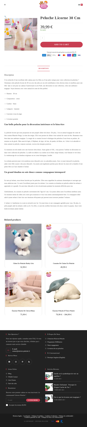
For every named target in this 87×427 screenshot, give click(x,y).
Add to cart (61, 44)
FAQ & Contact (13, 377)
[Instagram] (16, 362)
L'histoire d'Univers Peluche (56, 339)
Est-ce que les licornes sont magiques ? (67, 397)
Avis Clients (12, 380)
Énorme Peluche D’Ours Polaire (64, 311)
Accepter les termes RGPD (17, 405)
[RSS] (29, 362)
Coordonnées (26, 416)
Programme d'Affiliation (54, 342)
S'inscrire (33, 400)
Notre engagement (53, 345)
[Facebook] (9, 362)
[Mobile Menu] (5, 5)
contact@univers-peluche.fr (21, 351)
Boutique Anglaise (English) (56, 357)
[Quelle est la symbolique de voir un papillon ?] (49, 376)
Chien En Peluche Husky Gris (23, 263)
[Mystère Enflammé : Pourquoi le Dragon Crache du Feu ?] (49, 387)
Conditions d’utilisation (51, 416)
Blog (9, 373)
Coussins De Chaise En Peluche (63, 263)
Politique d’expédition (38, 416)
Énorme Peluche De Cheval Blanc (23, 311)
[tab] (43, 68)
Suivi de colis (12, 383)
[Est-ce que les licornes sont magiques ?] (49, 398)
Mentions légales (17, 416)
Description (44, 68)
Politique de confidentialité (66, 416)
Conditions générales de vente (32, 417)
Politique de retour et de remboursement (52, 417)
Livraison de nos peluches (55, 348)
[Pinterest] (22, 362)
